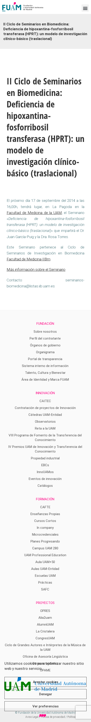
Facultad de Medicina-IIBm (28, 259)
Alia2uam (45, 618)
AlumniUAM (45, 624)
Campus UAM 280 (45, 548)
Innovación (45, 393)
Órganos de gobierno (45, 345)
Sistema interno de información (45, 366)
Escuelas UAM (45, 576)
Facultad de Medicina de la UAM (34, 212)
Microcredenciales (45, 535)
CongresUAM (45, 638)
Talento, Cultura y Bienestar (45, 373)
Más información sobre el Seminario (36, 269)
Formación (45, 499)
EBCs (45, 465)
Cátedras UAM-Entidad (45, 415)
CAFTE (45, 507)
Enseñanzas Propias (45, 514)
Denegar (45, 694)
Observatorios (45, 422)
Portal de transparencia (45, 359)
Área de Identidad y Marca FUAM (45, 380)
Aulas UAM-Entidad (45, 569)
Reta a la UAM (45, 428)
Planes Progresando (45, 541)
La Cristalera (45, 631)
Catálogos (45, 486)
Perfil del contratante (45, 338)
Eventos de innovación (45, 479)
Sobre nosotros (45, 332)
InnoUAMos (45, 472)
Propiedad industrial (45, 458)
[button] (85, 8)
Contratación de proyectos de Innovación (45, 408)
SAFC (45, 589)
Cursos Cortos (45, 521)
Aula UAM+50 (45, 562)
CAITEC (45, 401)
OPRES (45, 611)
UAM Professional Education (45, 555)
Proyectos (45, 603)
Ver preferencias (45, 706)
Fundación (45, 324)
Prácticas (45, 582)
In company (45, 528)
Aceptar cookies (45, 682)
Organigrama (45, 352)
